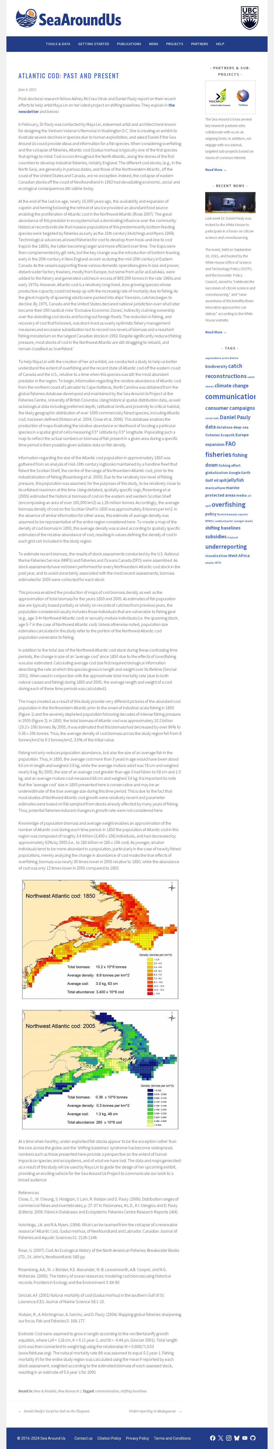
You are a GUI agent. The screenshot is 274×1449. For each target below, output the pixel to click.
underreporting (226, 546)
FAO (230, 443)
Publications (129, 43)
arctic (225, 358)
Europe (242, 434)
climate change (232, 385)
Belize (234, 358)
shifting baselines (133, 1391)
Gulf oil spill (216, 480)
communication (107, 1391)
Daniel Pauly (235, 417)
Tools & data (58, 43)
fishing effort (229, 465)
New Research (68, 1391)
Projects (174, 43)
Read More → (216, 169)
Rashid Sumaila (227, 514)
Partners (199, 43)
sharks (249, 521)
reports (243, 514)
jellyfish (235, 480)
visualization (216, 555)
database (224, 427)
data (210, 426)
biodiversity (216, 366)
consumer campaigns (230, 407)
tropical (232, 537)
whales (209, 562)
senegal (239, 521)
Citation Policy (109, 1438)
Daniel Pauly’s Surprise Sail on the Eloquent (56, 1411)
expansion (214, 444)
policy (210, 513)
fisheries (218, 454)
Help (220, 43)
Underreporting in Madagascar (153, 1411)
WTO (218, 562)
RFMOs (209, 521)
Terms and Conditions (172, 1438)
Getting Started (93, 43)
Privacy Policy (137, 1438)
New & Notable (45, 1391)
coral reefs (212, 418)
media (241, 495)
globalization (216, 472)
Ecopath (228, 435)
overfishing (228, 504)
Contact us (83, 1438)
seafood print (224, 521)
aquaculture (213, 358)
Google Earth (239, 472)
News (153, 43)
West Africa (239, 555)
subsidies (216, 536)
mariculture (215, 487)
